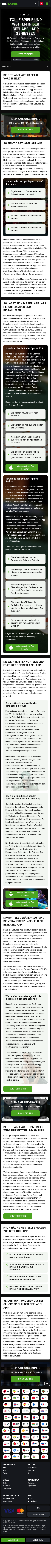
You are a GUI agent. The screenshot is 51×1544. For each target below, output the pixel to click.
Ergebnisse (32, 1486)
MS (46, 1431)
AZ (37, 1391)
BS (27, 1398)
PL (8, 1444)
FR (46, 1404)
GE (8, 1411)
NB (27, 1437)
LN (8, 1431)
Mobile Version (8, 1498)
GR (18, 1411)
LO (17, 1431)
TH (37, 1450)
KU (37, 1424)
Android (33, 1501)
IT (45, 1417)
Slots (5, 1483)
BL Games (6, 1486)
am (17, 1391)
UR (27, 1457)
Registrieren (38, 1540)
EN (18, 1404)
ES (28, 1404)
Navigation (6, 66)
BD (47, 1391)
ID (28, 1417)
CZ (46, 1398)
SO (18, 1450)
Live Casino (7, 1489)
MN (36, 1431)
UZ (37, 1457)
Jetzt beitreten (25, 54)
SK (8, 1450)
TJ (46, 1450)
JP (8, 1424)
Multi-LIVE (31, 1470)
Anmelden (13, 1540)
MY (18, 1437)
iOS (32, 1498)
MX (8, 1437)
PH (46, 1437)
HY (19, 1417)
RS (36, 1444)
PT (17, 1444)
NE (37, 1437)
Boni (4, 1467)
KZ (46, 1424)
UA (18, 1457)
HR (46, 1411)
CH (37, 1398)
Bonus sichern (25, 130)
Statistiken (31, 1483)
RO (27, 1444)
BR (18, 1398)
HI (36, 1411)
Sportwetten (32, 1467)
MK (27, 1431)
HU (9, 1417)
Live (29, 1473)
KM (17, 1424)
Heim (22, 15)
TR (8, 1457)
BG (8, 1398)
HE (27, 1411)
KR (27, 1424)
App (4, 1470)
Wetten (5, 1473)
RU (46, 1444)
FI (36, 1404)
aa (8, 1391)
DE (9, 1404)
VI (46, 1457)
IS (37, 1417)
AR (27, 1391)
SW (27, 1450)
